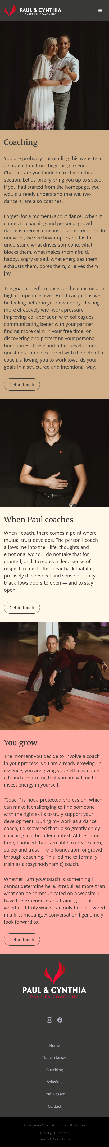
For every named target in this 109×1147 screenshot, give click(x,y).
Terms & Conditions (54, 1139)
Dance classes (54, 1057)
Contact (54, 1106)
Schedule (54, 1082)
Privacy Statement (54, 1132)
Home (54, 1045)
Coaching (54, 1069)
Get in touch (22, 384)
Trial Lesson (55, 1094)
